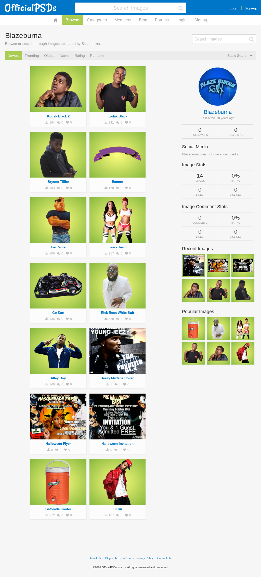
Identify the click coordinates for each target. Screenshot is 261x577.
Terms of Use (123, 558)
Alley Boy (58, 378)
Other (117, 371)
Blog (143, 20)
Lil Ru (117, 509)
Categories (97, 20)
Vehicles (58, 306)
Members (122, 20)
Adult (117, 175)
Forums (162, 20)
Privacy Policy (144, 558)
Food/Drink (58, 502)
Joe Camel (58, 247)
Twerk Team (117, 247)
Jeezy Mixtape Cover (117, 378)
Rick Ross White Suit (117, 313)
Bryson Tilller (58, 182)
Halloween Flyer (58, 444)
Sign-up (251, 8)
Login (234, 8)
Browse (72, 20)
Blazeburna (218, 112)
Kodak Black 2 (58, 116)
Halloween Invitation (117, 444)
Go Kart (58, 313)
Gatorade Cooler (58, 509)
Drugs (58, 240)
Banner (117, 182)
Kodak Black (117, 116)
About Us (95, 558)
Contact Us (164, 558)
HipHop (58, 109)
